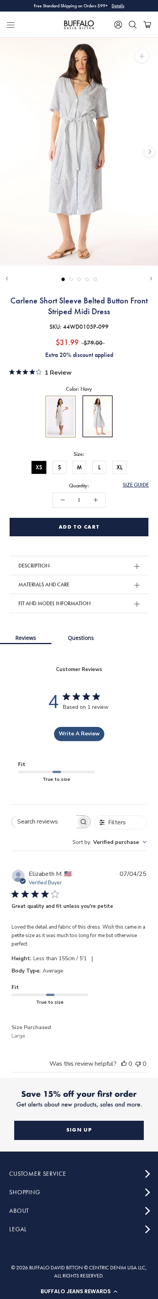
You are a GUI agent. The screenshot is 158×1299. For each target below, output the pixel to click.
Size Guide (136, 484)
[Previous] (7, 278)
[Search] (133, 24)
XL (119, 467)
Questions (81, 637)
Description (33, 565)
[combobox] (109, 842)
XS (39, 467)
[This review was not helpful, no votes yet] (138, 1064)
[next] (149, 152)
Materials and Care (43, 584)
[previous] (8, 152)
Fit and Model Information (54, 603)
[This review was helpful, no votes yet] (124, 1064)
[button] (79, 1291)
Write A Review (79, 733)
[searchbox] (44, 821)
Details (118, 6)
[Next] (151, 278)
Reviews (25, 637)
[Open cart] (147, 24)
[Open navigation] (11, 25)
